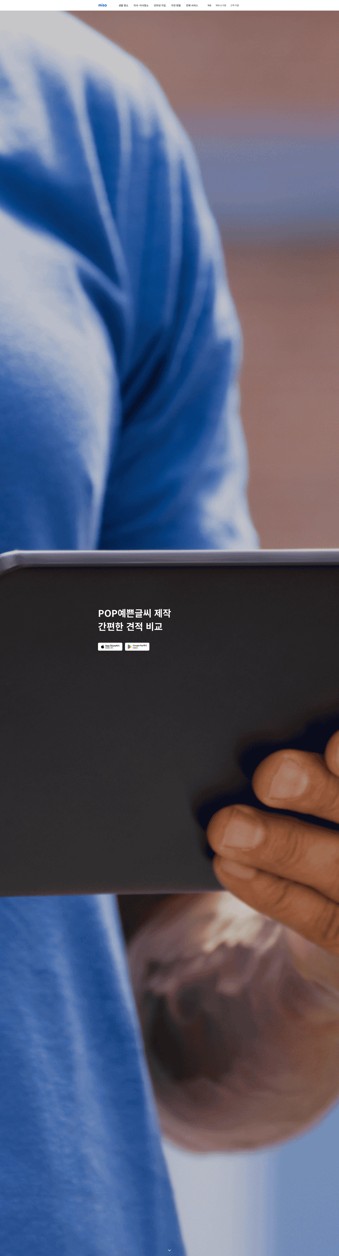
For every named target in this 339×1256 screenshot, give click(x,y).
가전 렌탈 (176, 5)
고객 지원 (234, 5)
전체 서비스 (192, 5)
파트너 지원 (221, 5)
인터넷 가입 (160, 5)
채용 (209, 5)
